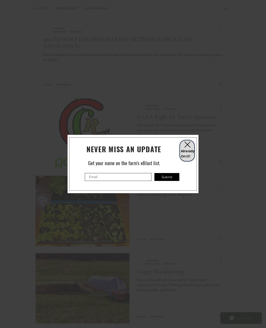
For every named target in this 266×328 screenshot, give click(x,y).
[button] (187, 144)
